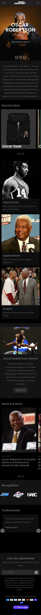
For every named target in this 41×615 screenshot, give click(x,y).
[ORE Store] (20, 2)
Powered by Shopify (28, 596)
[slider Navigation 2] (24, 57)
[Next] (38, 531)
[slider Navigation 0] (17, 57)
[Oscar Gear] (18, 129)
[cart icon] (38, 3)
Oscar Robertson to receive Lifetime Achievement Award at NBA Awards (18, 462)
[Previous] (2, 531)
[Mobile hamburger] (3, 3)
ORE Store (16, 596)
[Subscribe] (36, 572)
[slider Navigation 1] (20, 57)
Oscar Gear (12, 146)
